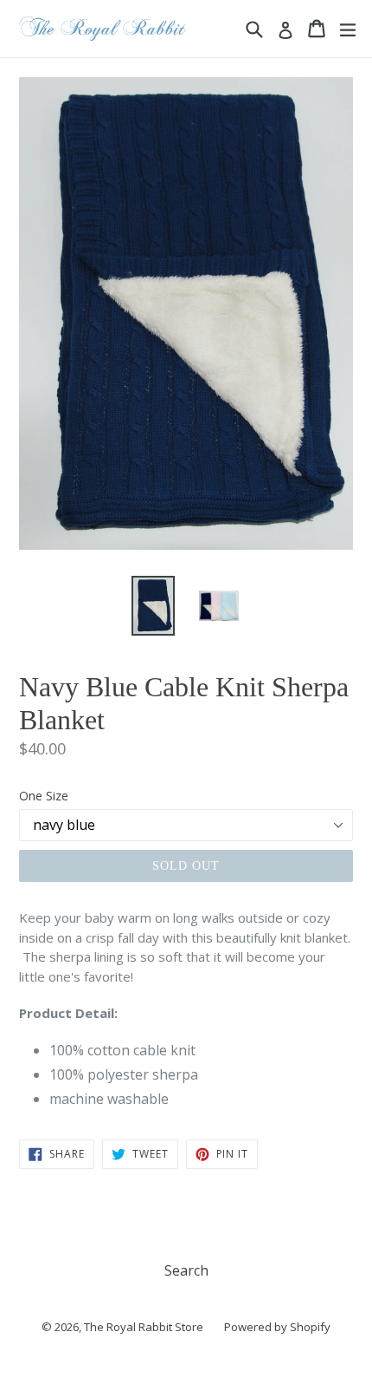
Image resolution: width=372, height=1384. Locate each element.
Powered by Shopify (277, 1327)
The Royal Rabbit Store (143, 1327)
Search (186, 1270)
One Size (43, 795)
